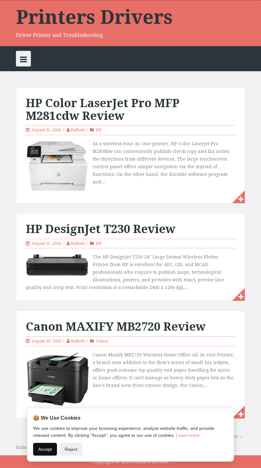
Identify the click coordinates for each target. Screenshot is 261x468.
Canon (102, 341)
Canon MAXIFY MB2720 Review (116, 327)
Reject (71, 449)
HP (99, 129)
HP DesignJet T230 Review (100, 229)
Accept (45, 449)
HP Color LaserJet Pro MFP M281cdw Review (103, 109)
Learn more (188, 435)
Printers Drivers (94, 17)
